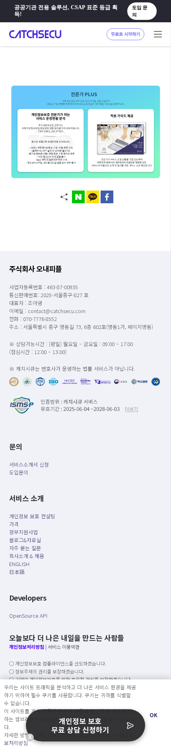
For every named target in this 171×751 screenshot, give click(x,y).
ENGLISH (19, 564)
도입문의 (18, 472)
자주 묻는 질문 (25, 548)
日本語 (17, 572)
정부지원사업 (23, 532)
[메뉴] (158, 34)
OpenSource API (28, 615)
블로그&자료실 (25, 540)
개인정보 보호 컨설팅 (32, 516)
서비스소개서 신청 (29, 464)
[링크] (35, 34)
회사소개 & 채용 (26, 556)
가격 (14, 524)
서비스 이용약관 (64, 646)
